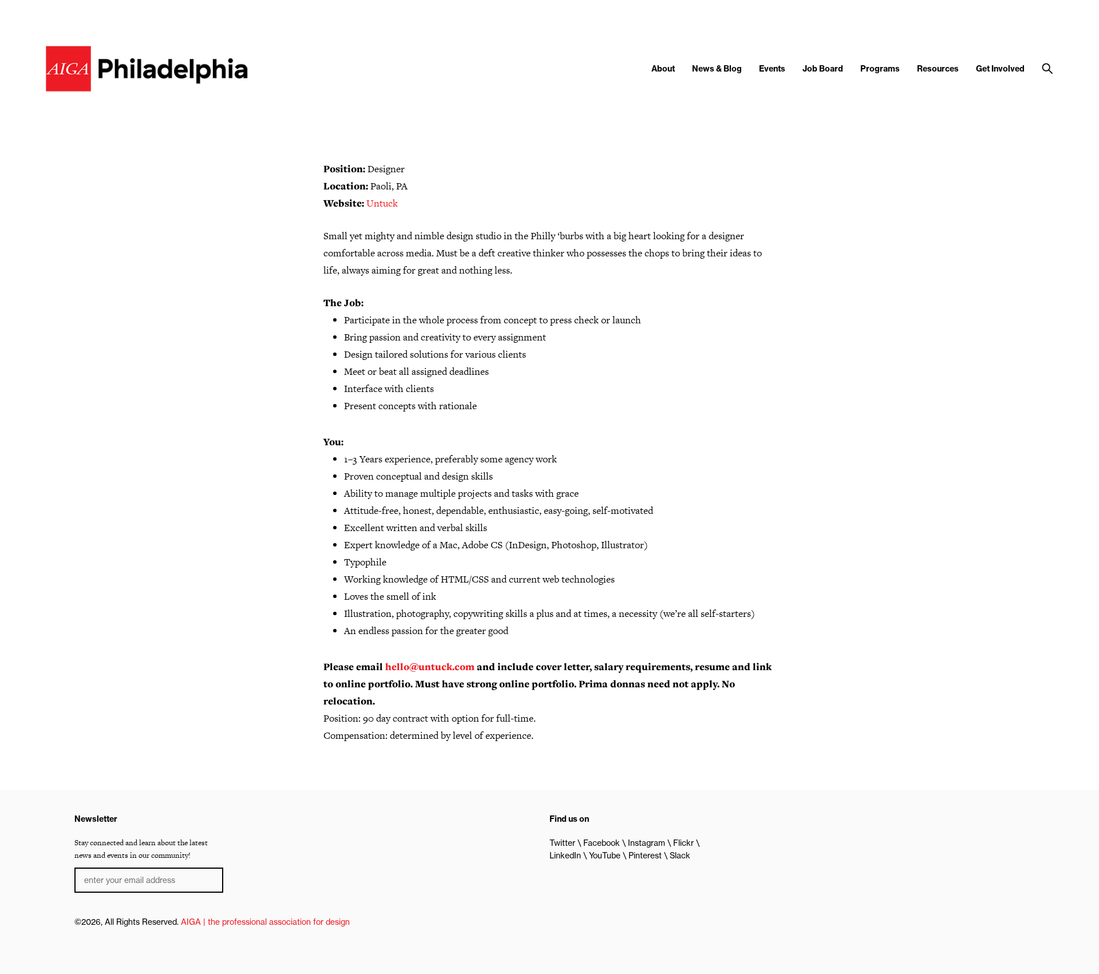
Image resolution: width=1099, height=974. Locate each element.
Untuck (382, 203)
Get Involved (1000, 69)
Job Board (822, 69)
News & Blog (717, 69)
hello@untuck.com (430, 667)
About (663, 69)
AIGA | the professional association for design (265, 922)
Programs (880, 69)
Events (772, 69)
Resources (938, 69)
